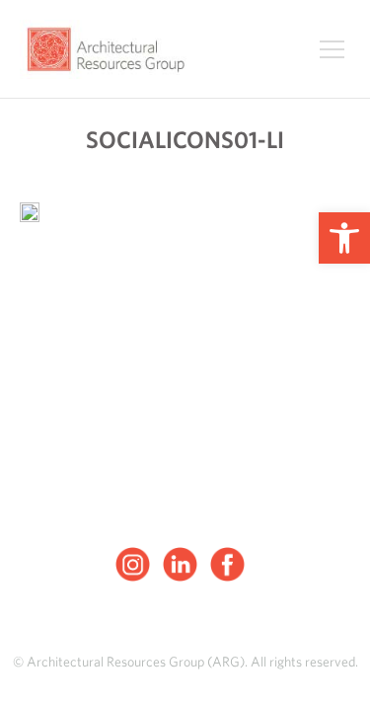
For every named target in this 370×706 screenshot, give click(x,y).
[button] (344, 238)
